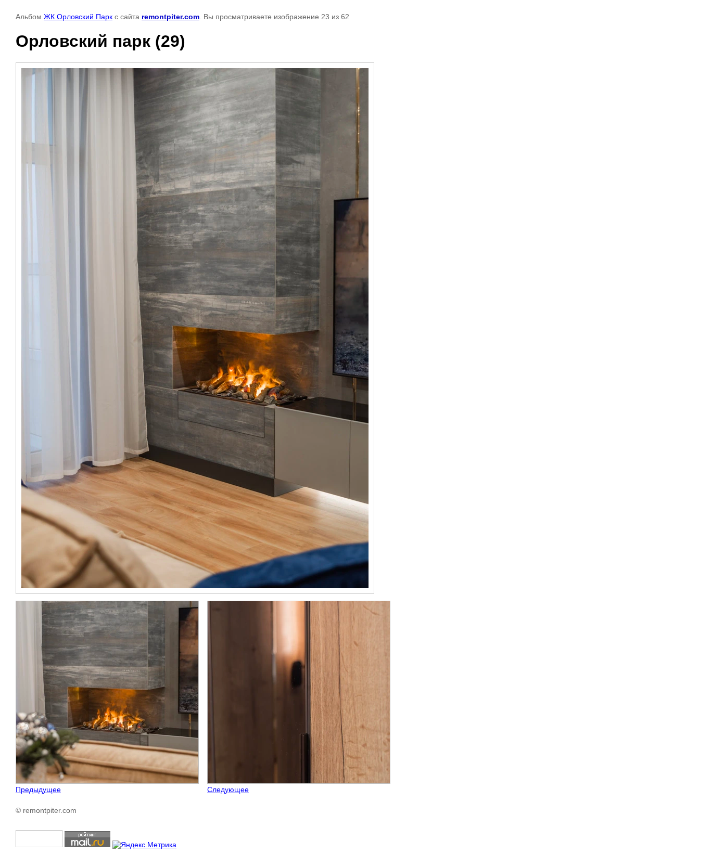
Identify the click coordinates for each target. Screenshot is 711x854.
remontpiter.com (170, 16)
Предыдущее (38, 789)
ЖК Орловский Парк (78, 16)
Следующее (228, 789)
